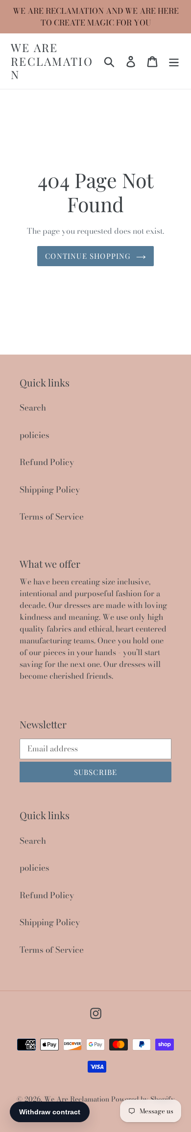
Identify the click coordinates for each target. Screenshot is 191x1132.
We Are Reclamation (52, 61)
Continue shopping (88, 256)
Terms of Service (52, 516)
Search (33, 407)
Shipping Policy (50, 489)
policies (34, 435)
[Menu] (174, 61)
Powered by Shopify (143, 1099)
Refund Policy (47, 462)
